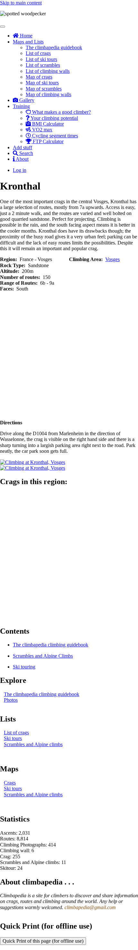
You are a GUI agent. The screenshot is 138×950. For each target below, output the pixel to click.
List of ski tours (41, 59)
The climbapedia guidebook (54, 47)
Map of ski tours (42, 82)
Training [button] (21, 106)
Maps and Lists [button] (28, 41)
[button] (32, 462)
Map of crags (39, 77)
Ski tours (13, 738)
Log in (19, 170)
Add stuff (22, 147)
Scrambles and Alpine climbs (33, 744)
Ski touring (24, 666)
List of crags (38, 53)
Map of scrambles (44, 88)
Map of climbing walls (48, 94)
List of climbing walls (48, 71)
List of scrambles (43, 65)
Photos (11, 700)
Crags (10, 782)
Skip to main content (21, 2)
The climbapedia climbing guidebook (50, 644)
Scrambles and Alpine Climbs (43, 656)
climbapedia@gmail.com (90, 907)
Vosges (112, 259)
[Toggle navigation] (2, 26)
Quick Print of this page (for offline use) (43, 941)
